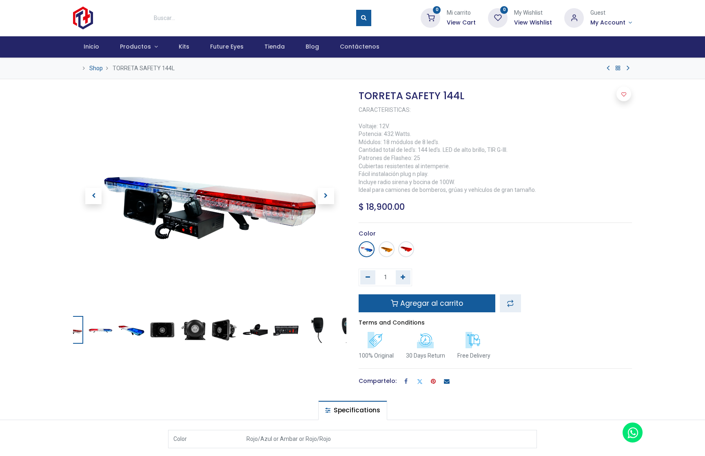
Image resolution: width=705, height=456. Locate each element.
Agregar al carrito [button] (430, 303)
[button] (93, 196)
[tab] (352, 410)
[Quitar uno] (367, 277)
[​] (608, 68)
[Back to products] (618, 68)
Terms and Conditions (392, 322)
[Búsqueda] (363, 18)
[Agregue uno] (403, 277)
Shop (96, 68)
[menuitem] (91, 47)
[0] (430, 17)
